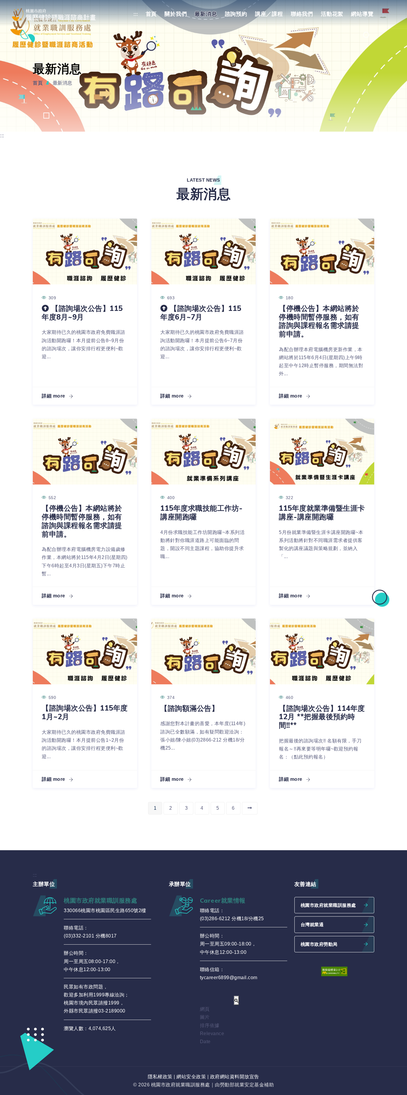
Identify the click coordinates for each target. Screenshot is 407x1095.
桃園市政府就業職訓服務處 (328, 905)
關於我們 (175, 13)
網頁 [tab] (205, 1009)
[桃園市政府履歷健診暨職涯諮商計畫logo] (58, 14)
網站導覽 (362, 13)
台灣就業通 (312, 924)
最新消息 (206, 13)
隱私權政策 (160, 1076)
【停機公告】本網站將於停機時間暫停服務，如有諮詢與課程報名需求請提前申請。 (319, 321)
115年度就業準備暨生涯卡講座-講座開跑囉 (322, 512)
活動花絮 (332, 13)
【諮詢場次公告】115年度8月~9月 (82, 312)
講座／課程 (269, 13)
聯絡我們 (302, 13)
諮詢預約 (236, 13)
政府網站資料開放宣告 (234, 1076)
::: (135, 13)
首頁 (151, 13)
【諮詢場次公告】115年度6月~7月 (200, 312)
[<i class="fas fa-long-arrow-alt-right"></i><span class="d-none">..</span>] (250, 808)
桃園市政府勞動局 (319, 944)
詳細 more (54, 395)
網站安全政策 (191, 1076)
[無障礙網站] (334, 970)
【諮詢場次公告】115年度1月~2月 (85, 712)
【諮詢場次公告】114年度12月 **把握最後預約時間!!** (322, 717)
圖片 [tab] (205, 1017)
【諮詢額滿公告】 (189, 708)
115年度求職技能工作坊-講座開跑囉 (201, 512)
